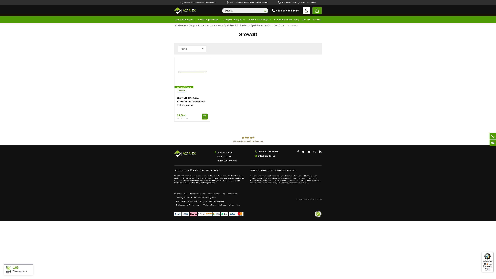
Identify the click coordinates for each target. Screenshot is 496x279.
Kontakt (306, 19)
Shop (192, 25)
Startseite (180, 25)
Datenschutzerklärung (216, 194)
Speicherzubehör (260, 25)
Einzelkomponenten (208, 19)
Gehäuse (279, 25)
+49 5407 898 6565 (287, 10)
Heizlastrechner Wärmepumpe (188, 205)
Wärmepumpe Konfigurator (205, 197)
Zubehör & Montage (257, 19)
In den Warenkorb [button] (205, 116)
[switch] (487, 269)
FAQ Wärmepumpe (216, 201)
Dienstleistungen (184, 19)
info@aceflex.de (266, 155)
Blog (296, 19)
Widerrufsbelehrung (197, 194)
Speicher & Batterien (235, 25)
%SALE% (317, 19)
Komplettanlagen (233, 19)
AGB (185, 194)
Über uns (177, 194)
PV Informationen (283, 19)
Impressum (232, 194)
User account (306, 10)
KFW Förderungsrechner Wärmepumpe (191, 201)
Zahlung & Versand (184, 197)
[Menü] (491, 253)
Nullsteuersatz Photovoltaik (229, 205)
